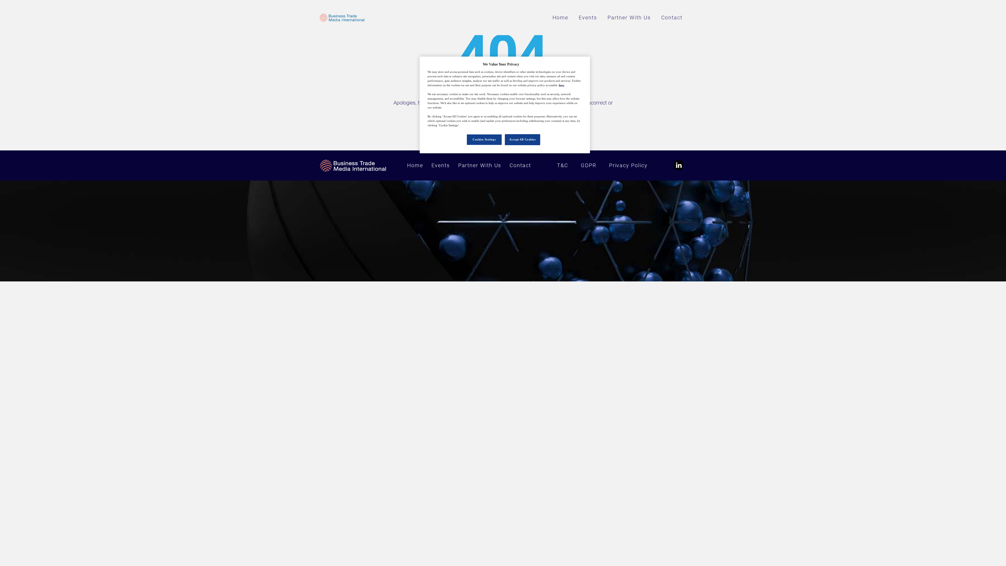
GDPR (589, 165)
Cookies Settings (484, 139)
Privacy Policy (628, 165)
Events (588, 17)
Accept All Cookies (522, 139)
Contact (671, 17)
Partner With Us (629, 17)
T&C (562, 165)
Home (560, 17)
